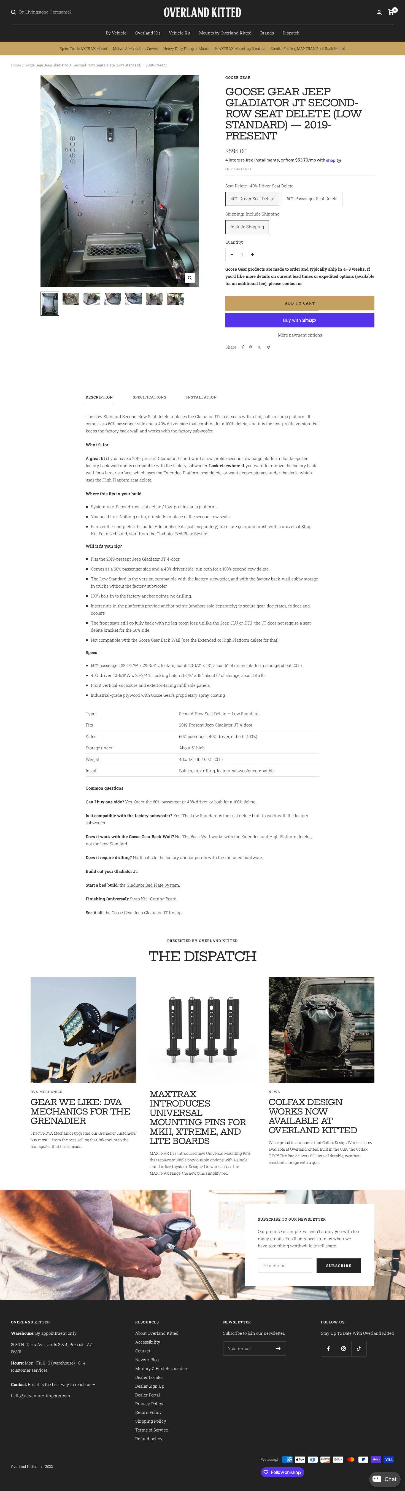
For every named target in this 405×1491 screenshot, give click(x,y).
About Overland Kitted (157, 1333)
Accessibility (147, 1342)
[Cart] (391, 12)
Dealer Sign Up (149, 1386)
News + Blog (147, 1359)
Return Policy (148, 1412)
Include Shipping (247, 226)
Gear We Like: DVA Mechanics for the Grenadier (80, 1111)
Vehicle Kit (179, 33)
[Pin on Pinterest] (250, 347)
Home (16, 65)
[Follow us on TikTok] (358, 1348)
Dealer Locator (149, 1377)
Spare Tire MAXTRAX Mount (83, 48)
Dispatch (291, 33)
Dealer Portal (147, 1395)
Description (99, 397)
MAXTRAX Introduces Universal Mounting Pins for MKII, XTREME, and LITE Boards (198, 1117)
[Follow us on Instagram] (343, 1348)
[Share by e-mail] (268, 347)
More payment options (300, 335)
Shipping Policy (150, 1421)
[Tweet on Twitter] (259, 347)
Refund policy (149, 1438)
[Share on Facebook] (243, 347)
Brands (267, 33)
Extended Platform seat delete (192, 472)
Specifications (149, 397)
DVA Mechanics (46, 1091)
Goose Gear (238, 77)
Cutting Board (163, 898)
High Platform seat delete (126, 480)
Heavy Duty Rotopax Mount (186, 48)
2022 (49, 1466)
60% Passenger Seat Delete (312, 198)
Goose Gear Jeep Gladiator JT (140, 912)
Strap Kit (138, 898)
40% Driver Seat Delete (252, 198)
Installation (201, 397)
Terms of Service (151, 1430)
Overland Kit (147, 33)
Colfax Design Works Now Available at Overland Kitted (313, 1116)
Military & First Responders (161, 1368)
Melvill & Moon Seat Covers (135, 48)
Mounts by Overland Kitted (225, 33)
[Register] (278, 1348)
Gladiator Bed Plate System (182, 533)
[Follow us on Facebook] (328, 1348)
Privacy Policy (149, 1403)
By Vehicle (116, 33)
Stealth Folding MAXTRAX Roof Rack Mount (308, 48)
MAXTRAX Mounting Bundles (240, 48)
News (274, 1091)
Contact (142, 1350)
